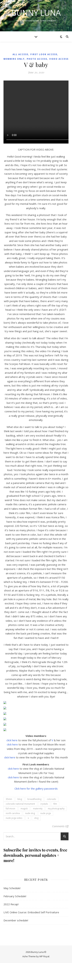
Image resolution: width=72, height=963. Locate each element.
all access (20, 54)
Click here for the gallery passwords (36, 788)
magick (24, 808)
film (55, 803)
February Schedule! (14, 896)
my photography (56, 808)
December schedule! (15, 920)
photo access (37, 58)
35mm (9, 799)
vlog (36, 818)
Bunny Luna (36, 13)
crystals (44, 803)
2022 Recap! (11, 904)
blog (19, 799)
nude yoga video (14, 818)
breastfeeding (34, 799)
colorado (51, 799)
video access (59, 58)
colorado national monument (20, 803)
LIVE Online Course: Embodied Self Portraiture (31, 912)
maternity (37, 808)
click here (11, 740)
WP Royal (44, 956)
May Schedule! (11, 888)
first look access (43, 54)
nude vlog (30, 813)
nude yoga (45, 813)
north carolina (13, 813)
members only (14, 58)
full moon (10, 808)
